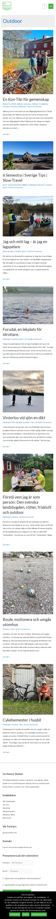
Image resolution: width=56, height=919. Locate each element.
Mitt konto (7, 818)
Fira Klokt (12, 104)
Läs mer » (6, 134)
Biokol (5, 104)
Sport (5, 187)
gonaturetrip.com (10, 832)
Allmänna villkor (9, 814)
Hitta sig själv (8, 251)
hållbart (20, 104)
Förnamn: (6, 863)
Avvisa (25, 914)
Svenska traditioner (18, 106)
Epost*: (6, 871)
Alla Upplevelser (9, 801)
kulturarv (27, 104)
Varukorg (6, 808)
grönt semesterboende (12, 185)
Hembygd (32, 185)
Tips (32, 422)
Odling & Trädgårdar (40, 104)
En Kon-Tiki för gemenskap (26, 99)
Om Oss (6, 805)
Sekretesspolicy (9, 811)
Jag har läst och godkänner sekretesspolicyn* (23, 878)
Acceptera (14, 914)
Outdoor (6, 106)
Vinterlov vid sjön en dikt (24, 417)
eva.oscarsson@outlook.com (20, 847)
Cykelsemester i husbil (22, 720)
